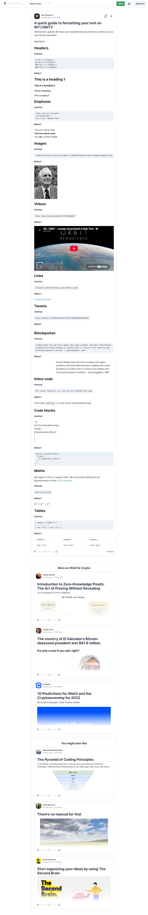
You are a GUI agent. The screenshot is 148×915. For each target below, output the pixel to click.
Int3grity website (42, 299)
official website (64, 480)
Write (120, 3)
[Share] (105, 16)
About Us (140, 3)
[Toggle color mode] (129, 3)
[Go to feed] (111, 16)
